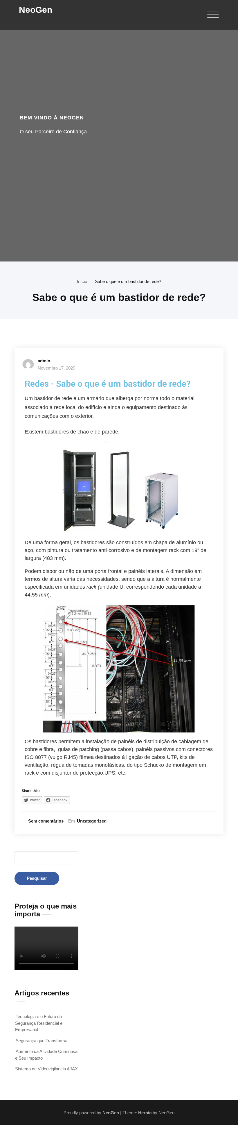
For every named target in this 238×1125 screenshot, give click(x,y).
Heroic (145, 1112)
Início (82, 281)
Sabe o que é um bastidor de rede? (128, 281)
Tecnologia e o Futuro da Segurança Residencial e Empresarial (38, 1023)
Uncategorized (92, 820)
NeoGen (35, 10)
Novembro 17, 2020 (56, 368)
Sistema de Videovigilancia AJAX (46, 1068)
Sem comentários (46, 820)
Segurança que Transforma (41, 1040)
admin (44, 360)
